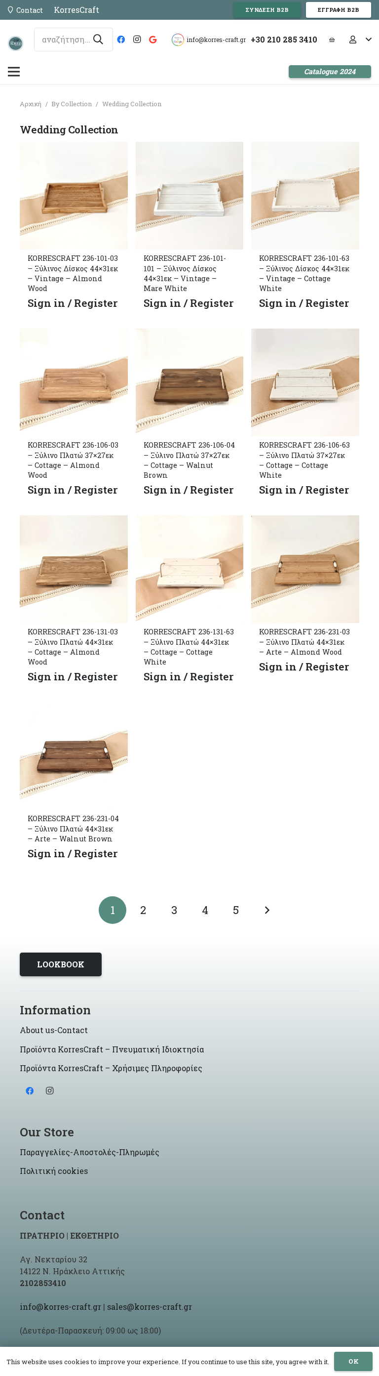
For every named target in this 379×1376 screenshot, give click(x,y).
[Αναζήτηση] (98, 39)
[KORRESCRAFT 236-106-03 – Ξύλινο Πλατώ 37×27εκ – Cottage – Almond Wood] (74, 336)
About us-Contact (54, 1030)
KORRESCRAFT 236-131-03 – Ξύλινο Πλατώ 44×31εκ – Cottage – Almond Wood (73, 646)
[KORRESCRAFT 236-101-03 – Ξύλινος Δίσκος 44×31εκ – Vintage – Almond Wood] (74, 149)
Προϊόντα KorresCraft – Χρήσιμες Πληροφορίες (111, 1068)
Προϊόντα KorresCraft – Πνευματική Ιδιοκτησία (112, 1049)
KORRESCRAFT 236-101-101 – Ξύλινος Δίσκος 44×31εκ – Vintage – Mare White (185, 272)
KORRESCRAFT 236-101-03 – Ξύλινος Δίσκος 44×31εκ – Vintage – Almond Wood (73, 272)
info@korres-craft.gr (60, 1306)
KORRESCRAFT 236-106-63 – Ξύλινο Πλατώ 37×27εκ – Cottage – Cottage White (304, 459)
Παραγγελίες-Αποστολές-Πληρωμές (89, 1152)
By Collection (71, 104)
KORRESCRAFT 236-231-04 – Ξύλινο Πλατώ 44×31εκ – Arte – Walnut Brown (73, 828)
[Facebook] (121, 39)
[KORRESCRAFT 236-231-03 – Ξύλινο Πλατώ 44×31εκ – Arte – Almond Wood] (305, 522)
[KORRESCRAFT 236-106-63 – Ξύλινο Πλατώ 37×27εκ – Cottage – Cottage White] (305, 336)
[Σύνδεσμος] (15, 43)
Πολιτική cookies (54, 1171)
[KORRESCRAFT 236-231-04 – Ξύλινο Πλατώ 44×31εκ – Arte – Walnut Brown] (74, 709)
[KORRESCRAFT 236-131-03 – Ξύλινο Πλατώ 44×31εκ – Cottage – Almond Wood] (74, 522)
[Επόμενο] (266, 910)
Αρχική (30, 104)
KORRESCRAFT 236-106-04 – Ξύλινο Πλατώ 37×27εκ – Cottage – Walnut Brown (189, 459)
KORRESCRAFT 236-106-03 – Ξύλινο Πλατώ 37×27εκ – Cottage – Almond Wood (73, 459)
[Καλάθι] (331, 39)
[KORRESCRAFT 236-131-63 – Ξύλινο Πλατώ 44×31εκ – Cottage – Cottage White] (190, 522)
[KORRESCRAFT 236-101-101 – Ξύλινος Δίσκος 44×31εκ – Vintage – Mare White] (190, 149)
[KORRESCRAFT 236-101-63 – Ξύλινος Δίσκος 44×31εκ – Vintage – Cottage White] (305, 149)
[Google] (152, 39)
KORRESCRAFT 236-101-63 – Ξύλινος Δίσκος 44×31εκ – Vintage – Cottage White (304, 272)
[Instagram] (137, 39)
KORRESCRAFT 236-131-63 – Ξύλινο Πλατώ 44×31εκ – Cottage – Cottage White (189, 646)
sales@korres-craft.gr (149, 1306)
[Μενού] (13, 71)
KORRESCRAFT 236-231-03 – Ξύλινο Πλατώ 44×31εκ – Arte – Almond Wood (304, 641)
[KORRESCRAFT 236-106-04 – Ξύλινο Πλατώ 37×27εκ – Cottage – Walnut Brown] (190, 336)
